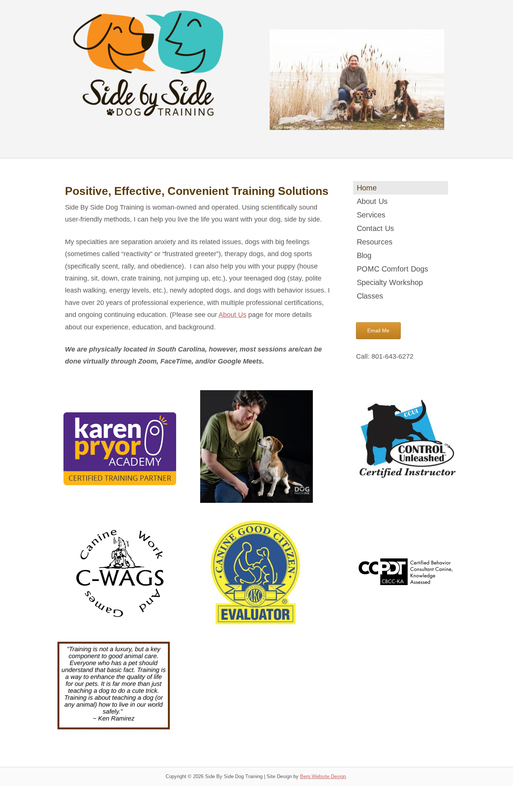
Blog (364, 255)
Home (367, 188)
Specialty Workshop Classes (390, 289)
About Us (232, 314)
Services (371, 215)
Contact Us (375, 228)
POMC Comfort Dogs (392, 269)
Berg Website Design (323, 776)
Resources (374, 242)
